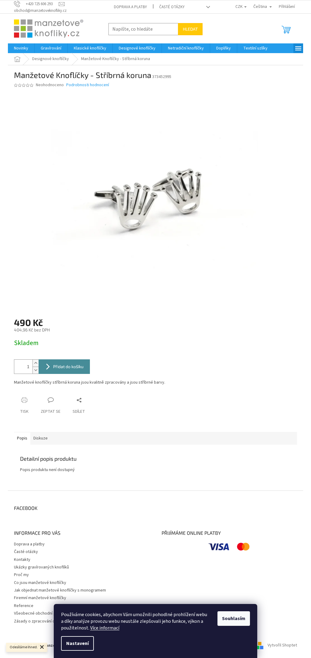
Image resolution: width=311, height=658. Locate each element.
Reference (23, 606)
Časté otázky (172, 7)
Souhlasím (233, 618)
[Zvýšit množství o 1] (35, 363)
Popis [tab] (22, 438)
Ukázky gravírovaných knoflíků (41, 567)
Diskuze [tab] (40, 438)
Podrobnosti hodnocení (87, 85)
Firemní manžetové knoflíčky (40, 598)
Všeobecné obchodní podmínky (42, 613)
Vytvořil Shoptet (282, 646)
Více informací (104, 628)
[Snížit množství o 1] (35, 370)
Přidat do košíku (68, 366)
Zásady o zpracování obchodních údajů (49, 621)
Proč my (21, 575)
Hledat (190, 29)
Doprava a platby (130, 7)
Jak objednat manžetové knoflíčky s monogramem (60, 590)
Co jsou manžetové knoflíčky (40, 583)
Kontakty (22, 560)
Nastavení (77, 643)
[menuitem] (21, 48)
